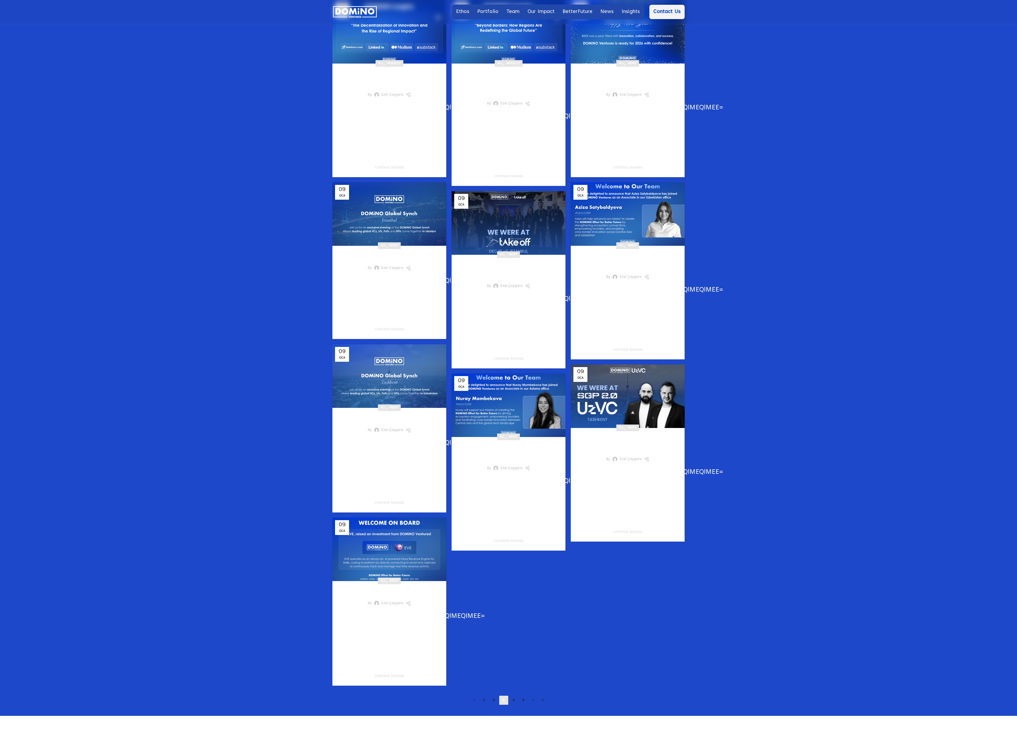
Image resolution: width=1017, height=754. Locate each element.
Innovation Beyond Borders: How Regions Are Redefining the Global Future (508, 83)
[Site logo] (354, 12)
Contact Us (667, 11)
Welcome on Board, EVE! (389, 592)
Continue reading (389, 167)
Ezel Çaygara (392, 94)
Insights (394, 63)
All (380, 63)
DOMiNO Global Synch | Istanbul (389, 257)
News (632, 63)
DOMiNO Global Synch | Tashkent (389, 419)
